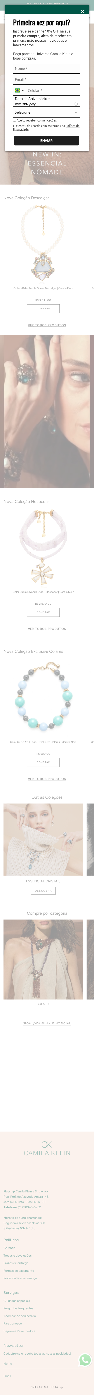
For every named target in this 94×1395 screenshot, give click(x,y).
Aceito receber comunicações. (36, 120)
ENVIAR (46, 141)
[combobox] (19, 91)
